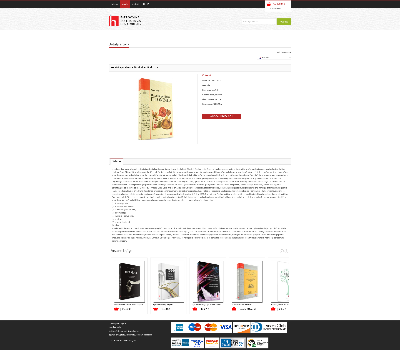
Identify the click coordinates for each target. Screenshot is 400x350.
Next (286, 251)
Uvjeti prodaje (115, 327)
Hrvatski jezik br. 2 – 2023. (281, 305)
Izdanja (125, 4)
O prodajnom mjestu (117, 324)
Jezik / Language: (283, 52)
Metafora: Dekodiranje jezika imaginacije (129, 305)
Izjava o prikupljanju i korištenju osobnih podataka (130, 335)
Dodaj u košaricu (116, 308)
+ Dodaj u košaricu (221, 116)
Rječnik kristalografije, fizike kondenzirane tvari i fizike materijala (217, 305)
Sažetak (116, 161)
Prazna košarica (275, 8)
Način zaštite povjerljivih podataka (124, 331)
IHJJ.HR (146, 4)
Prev (281, 251)
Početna (114, 4)
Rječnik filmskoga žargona (163, 305)
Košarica (279, 3)
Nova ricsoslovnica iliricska (242, 305)
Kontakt (135, 4)
